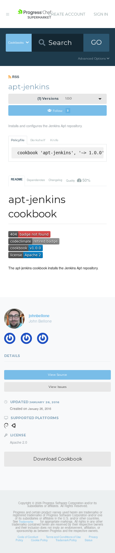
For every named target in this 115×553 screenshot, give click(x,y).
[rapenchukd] (28, 339)
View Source (57, 374)
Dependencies (36, 180)
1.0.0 (54, 99)
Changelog (55, 180)
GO (96, 42)
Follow (61, 110)
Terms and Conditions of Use (63, 537)
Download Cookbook (57, 459)
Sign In (101, 14)
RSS (15, 76)
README (17, 179)
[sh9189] (44, 339)
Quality (78, 180)
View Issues (57, 387)
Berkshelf (37, 140)
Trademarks (26, 521)
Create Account (66, 14)
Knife (54, 140)
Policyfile (18, 140)
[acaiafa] (11, 339)
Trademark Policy (66, 540)
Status (88, 540)
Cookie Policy (39, 540)
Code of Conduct (28, 537)
